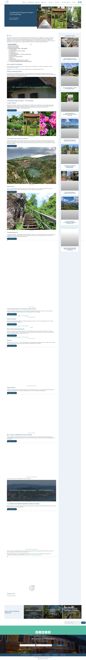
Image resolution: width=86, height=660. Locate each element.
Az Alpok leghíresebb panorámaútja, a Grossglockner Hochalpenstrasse (69, 222)
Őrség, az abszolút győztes (13, 47)
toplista (9, 35)
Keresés (83, 622)
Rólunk (74, 2)
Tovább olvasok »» (12, 110)
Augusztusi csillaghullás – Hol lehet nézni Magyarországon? (70, 88)
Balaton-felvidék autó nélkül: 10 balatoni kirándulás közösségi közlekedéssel (70, 248)
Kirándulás (43, 2)
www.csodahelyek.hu (35, 553)
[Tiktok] (46, 632)
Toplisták (50, 2)
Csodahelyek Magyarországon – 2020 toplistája (17, 48)
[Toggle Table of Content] (30, 44)
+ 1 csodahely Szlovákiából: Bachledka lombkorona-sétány (20, 61)
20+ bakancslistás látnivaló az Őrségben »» (31, 87)
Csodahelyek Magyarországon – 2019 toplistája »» (31, 490)
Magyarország (31, 2)
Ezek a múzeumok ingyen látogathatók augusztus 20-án (70, 193)
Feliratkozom (59, 645)
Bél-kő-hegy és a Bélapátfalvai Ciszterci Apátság (19, 60)
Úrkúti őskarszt (12, 52)
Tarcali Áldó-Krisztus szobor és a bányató (17, 50)
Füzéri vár (11, 57)
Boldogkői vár (17, 342)
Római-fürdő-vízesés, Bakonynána (16, 56)
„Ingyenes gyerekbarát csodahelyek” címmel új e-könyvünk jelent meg (70, 114)
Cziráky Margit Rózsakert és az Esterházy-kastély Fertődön (20, 54)
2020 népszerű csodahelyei (13, 45)
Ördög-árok (9, 332)
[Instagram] (81, 2)
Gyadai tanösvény (13, 55)
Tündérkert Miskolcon (14, 53)
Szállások (57, 2)
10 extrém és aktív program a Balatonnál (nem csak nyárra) (70, 140)
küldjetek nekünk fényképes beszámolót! (33, 554)
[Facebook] (78, 2)
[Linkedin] (49, 632)
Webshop (24, 2)
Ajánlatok (37, 2)
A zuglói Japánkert (13, 49)
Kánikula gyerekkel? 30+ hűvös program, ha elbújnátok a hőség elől (70, 59)
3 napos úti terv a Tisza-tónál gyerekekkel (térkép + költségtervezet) (70, 166)
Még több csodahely (66, 2)
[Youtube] (43, 632)
